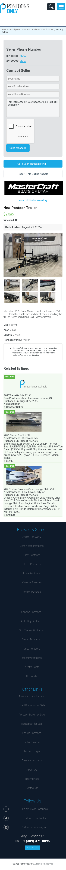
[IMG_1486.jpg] (12, 298)
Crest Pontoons (31, 555)
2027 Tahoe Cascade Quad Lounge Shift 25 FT (30, 489)
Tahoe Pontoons (31, 648)
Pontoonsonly (14, 8)
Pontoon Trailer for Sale (32, 714)
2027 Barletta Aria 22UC (17, 395)
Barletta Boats (31, 667)
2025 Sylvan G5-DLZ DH (17, 435)
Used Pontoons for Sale (32, 705)
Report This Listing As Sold (33, 173)
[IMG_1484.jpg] (47, 284)
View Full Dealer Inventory (33, 200)
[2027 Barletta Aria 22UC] (33, 384)
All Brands (31, 676)
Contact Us (32, 788)
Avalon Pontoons (32, 536)
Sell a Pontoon (32, 742)
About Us (32, 769)
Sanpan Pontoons (31, 612)
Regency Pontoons (31, 657)
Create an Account (32, 760)
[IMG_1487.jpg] (30, 298)
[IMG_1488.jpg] (47, 298)
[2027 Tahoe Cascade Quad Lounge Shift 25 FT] (33, 475)
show (23, 56)
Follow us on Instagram (35, 827)
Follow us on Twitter (35, 818)
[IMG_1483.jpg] (30, 284)
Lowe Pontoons (31, 573)
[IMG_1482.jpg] (12, 284)
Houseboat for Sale (31, 723)
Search (51, 6)
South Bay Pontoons (31, 621)
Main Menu (61, 6)
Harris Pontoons (32, 564)
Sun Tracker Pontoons (31, 630)
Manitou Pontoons (32, 582)
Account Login (32, 751)
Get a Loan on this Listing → (33, 163)
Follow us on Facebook (35, 809)
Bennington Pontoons (32, 545)
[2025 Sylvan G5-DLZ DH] (33, 421)
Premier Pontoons (32, 591)
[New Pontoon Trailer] (33, 255)
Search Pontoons (32, 733)
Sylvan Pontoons (31, 639)
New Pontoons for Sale (31, 696)
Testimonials (32, 778)
